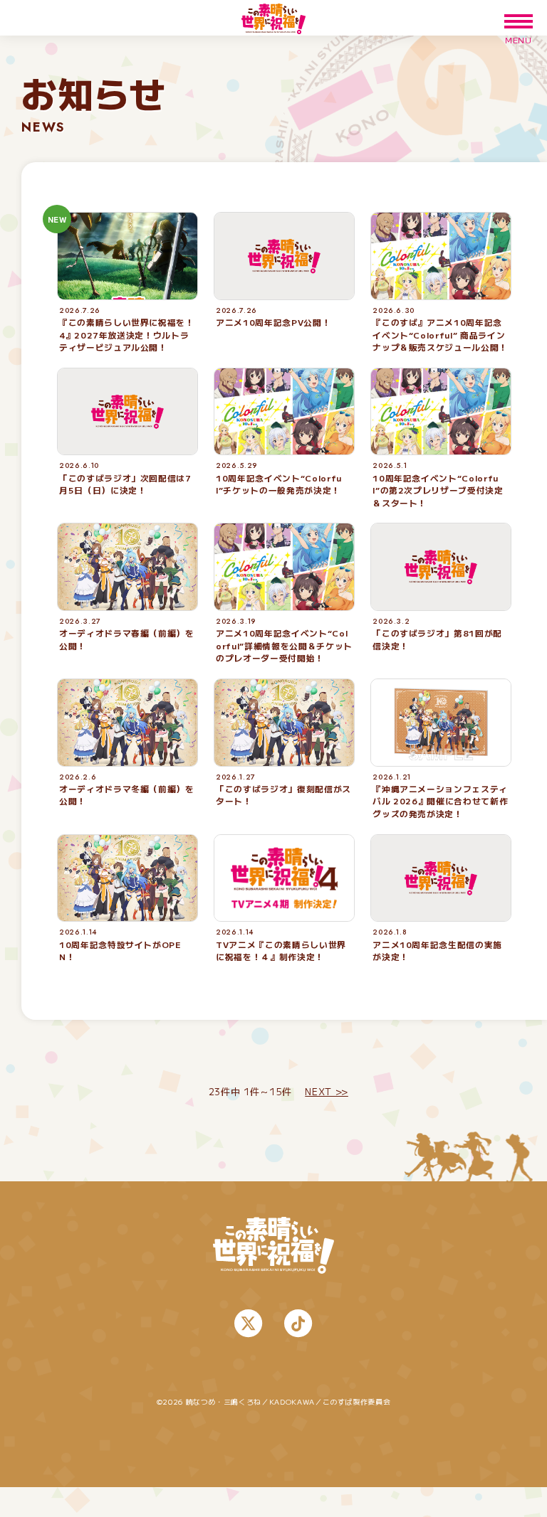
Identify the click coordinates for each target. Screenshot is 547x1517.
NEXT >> (326, 1091)
